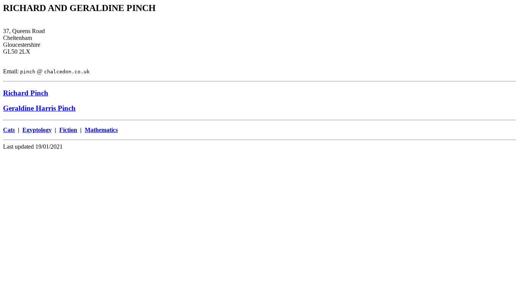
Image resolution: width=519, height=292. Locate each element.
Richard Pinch (25, 93)
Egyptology (37, 130)
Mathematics (101, 130)
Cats (9, 130)
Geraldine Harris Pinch (39, 108)
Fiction (68, 130)
